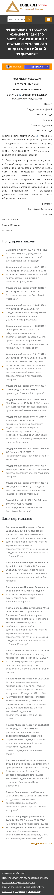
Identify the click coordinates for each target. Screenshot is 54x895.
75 (20, 94)
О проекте (20, 891)
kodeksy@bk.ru (36, 886)
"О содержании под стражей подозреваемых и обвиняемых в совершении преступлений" (26, 274)
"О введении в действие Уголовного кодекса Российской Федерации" (28, 471)
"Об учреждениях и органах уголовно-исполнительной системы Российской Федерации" (26, 255)
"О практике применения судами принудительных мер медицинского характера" (27, 594)
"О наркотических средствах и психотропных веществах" (27, 454)
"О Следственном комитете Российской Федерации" (26, 293)
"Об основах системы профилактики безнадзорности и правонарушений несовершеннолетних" (27, 405)
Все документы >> (41, 843)
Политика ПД (34, 891)
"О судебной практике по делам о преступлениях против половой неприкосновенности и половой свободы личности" (27, 571)
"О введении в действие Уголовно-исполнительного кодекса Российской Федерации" (27, 488)
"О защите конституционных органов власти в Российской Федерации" (26, 505)
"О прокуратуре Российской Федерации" (26, 389)
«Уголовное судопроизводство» (18, 882)
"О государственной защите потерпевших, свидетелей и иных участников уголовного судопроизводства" (26, 312)
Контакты (7, 891)
